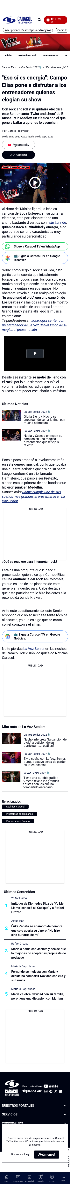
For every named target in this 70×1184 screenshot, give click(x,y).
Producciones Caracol (18, 821)
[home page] (17, 19)
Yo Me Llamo (19, 898)
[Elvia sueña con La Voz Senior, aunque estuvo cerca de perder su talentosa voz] (11, 757)
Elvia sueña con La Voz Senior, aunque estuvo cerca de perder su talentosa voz (45, 762)
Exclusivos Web (27, 55)
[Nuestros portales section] (65, 1106)
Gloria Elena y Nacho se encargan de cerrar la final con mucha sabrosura (44, 420)
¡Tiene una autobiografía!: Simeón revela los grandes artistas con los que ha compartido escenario (41, 782)
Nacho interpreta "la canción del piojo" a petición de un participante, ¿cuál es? (45, 743)
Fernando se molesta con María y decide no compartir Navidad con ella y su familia (38, 976)
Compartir (21, 154)
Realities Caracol (15, 806)
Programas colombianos (19, 813)
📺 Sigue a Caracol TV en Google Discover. (37, 258)
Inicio (8, 55)
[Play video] (35, 183)
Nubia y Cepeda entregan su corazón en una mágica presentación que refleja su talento (43, 440)
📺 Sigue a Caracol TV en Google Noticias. (37, 636)
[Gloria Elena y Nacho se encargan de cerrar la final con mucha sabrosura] (11, 415)
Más (63, 1180)
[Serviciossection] (65, 1115)
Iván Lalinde (56, 222)
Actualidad (17, 920)
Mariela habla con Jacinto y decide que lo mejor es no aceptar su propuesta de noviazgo (38, 953)
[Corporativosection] (65, 1123)
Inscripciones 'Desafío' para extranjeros (27, 30)
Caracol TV (8, 67)
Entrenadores (50, 55)
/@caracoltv (21, 145)
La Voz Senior (34, 649)
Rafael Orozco (19, 943)
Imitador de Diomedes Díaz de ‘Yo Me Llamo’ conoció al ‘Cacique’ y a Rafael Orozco (37, 908)
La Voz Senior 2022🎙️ (30, 67)
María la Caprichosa (23, 966)
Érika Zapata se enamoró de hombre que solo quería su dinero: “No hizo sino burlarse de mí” (36, 930)
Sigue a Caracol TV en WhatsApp (37, 246)
